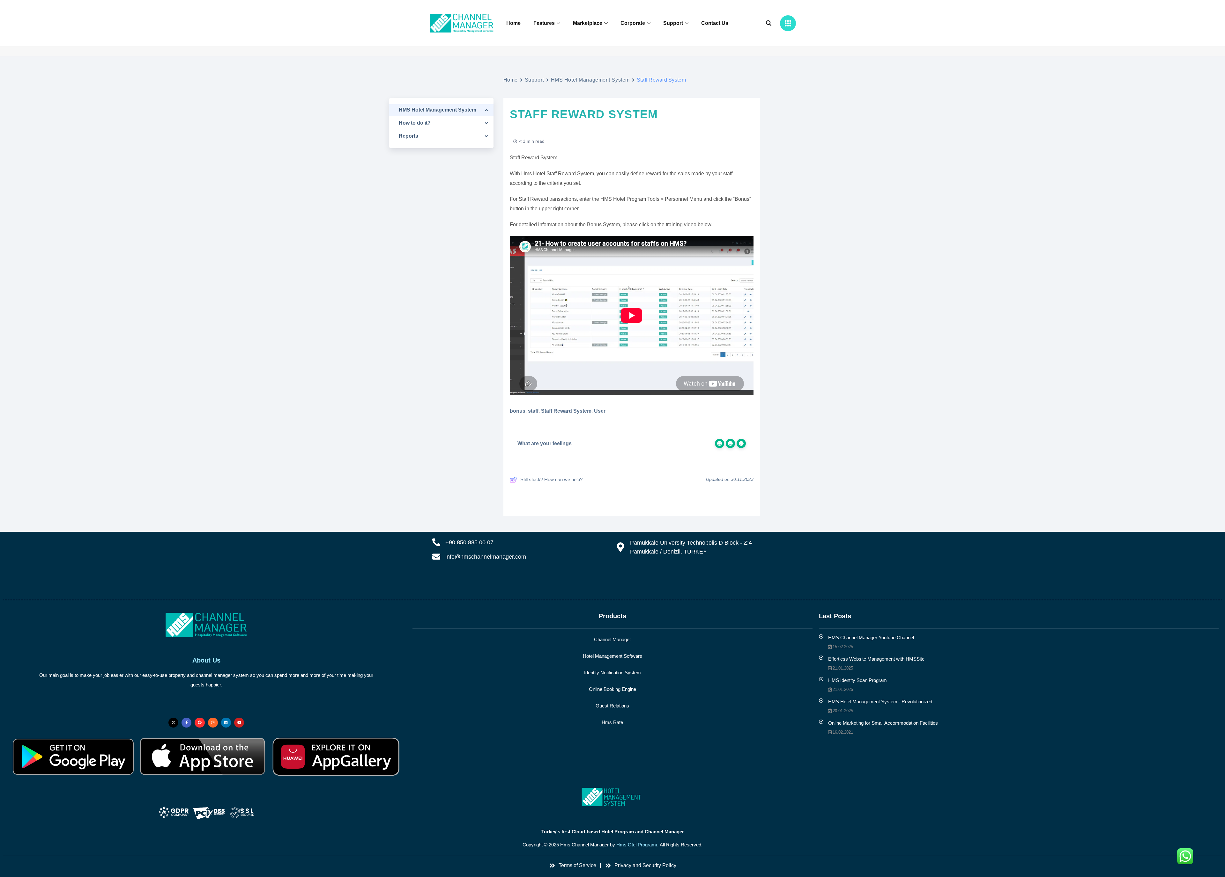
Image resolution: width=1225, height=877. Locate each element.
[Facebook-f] (186, 723)
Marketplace (587, 23)
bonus (517, 411)
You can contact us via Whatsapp (532, 581)
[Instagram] (213, 723)
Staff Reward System (566, 411)
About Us (206, 660)
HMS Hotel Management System (590, 80)
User (599, 411)
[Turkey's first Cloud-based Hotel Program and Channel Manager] (612, 797)
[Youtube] (239, 723)
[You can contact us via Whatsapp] (468, 582)
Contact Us (714, 23)
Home (513, 23)
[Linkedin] (226, 723)
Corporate (632, 23)
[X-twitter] (173, 723)
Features (544, 23)
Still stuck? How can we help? (551, 479)
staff (533, 411)
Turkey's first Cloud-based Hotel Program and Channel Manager (612, 831)
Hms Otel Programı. (637, 844)
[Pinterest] (199, 723)
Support (673, 23)
